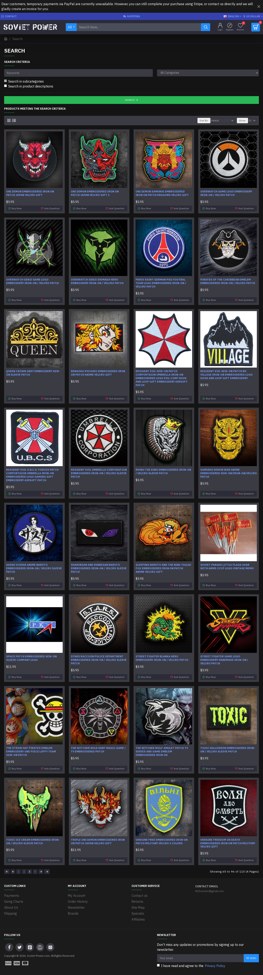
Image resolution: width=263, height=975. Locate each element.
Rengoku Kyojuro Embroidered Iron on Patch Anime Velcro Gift (98, 373)
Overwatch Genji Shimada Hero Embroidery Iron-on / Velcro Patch (97, 281)
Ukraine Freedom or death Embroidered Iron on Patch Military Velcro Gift (227, 843)
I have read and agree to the (193, 966)
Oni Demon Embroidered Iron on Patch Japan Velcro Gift (30, 193)
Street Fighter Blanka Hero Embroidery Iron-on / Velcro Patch (162, 658)
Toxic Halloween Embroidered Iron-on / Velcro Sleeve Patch (227, 749)
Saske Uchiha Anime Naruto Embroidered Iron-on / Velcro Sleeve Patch (34, 568)
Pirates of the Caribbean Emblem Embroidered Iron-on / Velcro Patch (227, 281)
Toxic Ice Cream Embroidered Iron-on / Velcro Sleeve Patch (33, 841)
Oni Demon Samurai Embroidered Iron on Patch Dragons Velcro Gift (162, 193)
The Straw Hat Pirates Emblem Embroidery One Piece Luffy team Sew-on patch (31, 751)
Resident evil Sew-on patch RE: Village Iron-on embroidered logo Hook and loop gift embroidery (226, 375)
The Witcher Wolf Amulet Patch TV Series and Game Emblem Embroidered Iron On (162, 751)
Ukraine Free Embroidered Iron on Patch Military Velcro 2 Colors (162, 841)
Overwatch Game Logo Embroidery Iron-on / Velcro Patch (226, 193)
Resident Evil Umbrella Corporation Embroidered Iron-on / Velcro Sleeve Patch (99, 473)
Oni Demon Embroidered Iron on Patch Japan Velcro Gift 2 (95, 193)
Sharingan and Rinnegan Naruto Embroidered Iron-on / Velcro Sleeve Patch (99, 568)
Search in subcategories (26, 81)
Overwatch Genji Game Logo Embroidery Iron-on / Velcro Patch (32, 281)
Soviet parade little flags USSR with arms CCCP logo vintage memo (227, 566)
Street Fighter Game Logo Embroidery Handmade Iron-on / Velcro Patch (224, 660)
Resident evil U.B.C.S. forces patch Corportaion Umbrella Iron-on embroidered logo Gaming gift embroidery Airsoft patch (32, 475)
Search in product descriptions (30, 86)
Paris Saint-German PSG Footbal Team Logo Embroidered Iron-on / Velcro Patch (161, 283)
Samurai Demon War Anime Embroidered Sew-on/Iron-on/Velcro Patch (228, 473)
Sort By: (204, 120)
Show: (242, 120)
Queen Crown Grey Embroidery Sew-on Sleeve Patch (33, 373)
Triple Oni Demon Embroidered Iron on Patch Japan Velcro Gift (98, 841)
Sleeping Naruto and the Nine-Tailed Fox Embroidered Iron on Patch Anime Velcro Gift (163, 568)
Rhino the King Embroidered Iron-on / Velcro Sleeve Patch (163, 471)
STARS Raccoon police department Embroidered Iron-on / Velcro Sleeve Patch (99, 660)
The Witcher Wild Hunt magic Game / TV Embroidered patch (98, 749)
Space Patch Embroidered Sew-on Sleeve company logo (31, 658)
